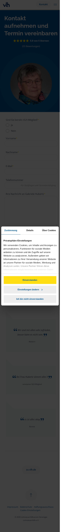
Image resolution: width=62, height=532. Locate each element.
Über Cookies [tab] (49, 230)
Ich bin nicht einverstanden (30, 299)
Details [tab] (29, 230)
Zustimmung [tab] (10, 230)
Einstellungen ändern (28, 289)
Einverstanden (30, 280)
